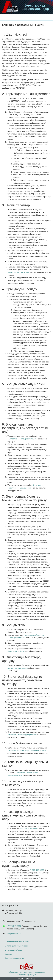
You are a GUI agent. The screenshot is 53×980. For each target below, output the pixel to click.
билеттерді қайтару (16, 651)
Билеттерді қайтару (13, 949)
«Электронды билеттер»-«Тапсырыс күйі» (25, 486)
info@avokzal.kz (14, 933)
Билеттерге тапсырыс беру (17, 941)
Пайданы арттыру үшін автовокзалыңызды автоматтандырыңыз (26, 973)
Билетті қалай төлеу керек (16, 945)
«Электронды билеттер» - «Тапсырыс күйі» (26, 750)
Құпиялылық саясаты (14, 958)
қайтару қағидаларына (17, 667)
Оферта (8, 953)
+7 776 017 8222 (36, 870)
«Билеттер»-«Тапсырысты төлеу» (22, 438)
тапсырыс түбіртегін (29, 828)
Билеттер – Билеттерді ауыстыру (22, 734)
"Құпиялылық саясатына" (18, 272)
